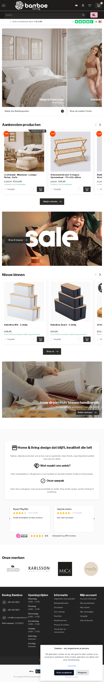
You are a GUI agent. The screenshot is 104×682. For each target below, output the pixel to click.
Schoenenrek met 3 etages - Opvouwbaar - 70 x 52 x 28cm (66, 176)
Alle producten (86, 620)
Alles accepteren (64, 672)
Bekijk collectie (50, 201)
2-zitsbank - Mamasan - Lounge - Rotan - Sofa (21, 176)
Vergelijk (11, 189)
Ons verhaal (59, 612)
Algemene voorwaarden (64, 599)
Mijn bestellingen (87, 603)
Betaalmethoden (61, 603)
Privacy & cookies (61, 625)
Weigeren (82, 672)
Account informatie (88, 599)
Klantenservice (60, 620)
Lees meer (72, 665)
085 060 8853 (14, 602)
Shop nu (50, 351)
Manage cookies (71, 677)
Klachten (58, 616)
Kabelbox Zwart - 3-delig (63, 325)
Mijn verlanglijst (86, 612)
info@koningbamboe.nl (17, 617)
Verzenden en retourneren (60, 630)
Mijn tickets (85, 607)
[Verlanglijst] (89, 5)
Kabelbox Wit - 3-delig (15, 325)
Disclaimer (58, 607)
